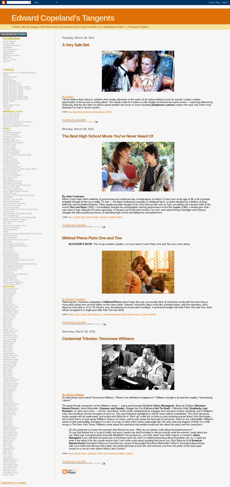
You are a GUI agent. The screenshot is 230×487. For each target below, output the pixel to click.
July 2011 (7, 424)
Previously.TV (9, 252)
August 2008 (9, 353)
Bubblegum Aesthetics (13, 143)
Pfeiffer (109, 112)
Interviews (7, 79)
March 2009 (8, 368)
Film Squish (8, 179)
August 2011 (8, 426)
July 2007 (7, 327)
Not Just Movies (10, 238)
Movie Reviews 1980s (13, 93)
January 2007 (9, 315)
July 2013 (7, 457)
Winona (119, 217)
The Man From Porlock (13, 222)
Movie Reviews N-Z (12, 85)
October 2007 (9, 333)
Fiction (83, 314)
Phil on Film (8, 248)
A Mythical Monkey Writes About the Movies (22, 234)
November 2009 (10, 384)
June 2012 (8, 446)
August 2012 (9, 448)
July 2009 (7, 376)
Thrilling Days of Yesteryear (15, 274)
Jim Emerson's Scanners (14, 203)
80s (70, 112)
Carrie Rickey (9, 147)
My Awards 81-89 (11, 116)
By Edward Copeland (73, 299)
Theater (129, 453)
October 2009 (9, 382)
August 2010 (9, 402)
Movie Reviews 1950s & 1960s (17, 89)
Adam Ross (8, 54)
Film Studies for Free (12, 181)
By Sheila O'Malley (73, 395)
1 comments (96, 227)
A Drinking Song (10, 165)
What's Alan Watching (13, 282)
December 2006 (10, 313)
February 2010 (10, 390)
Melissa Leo (115, 314)
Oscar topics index (11, 105)
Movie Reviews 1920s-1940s (16, 87)
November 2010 (10, 408)
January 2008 (9, 339)
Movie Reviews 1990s (13, 95)
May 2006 (7, 299)
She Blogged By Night (13, 266)
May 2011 (7, 420)
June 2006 (8, 301)
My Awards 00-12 (11, 120)
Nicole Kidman (127, 314)
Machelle (7, 58)
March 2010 (8, 392)
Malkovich (88, 112)
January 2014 (9, 469)
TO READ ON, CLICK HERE (74, 120)
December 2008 (10, 362)
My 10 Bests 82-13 (11, 114)
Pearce (137, 314)
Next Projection (10, 236)
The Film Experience (12, 175)
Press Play (8, 250)
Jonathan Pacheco (11, 45)
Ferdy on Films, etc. (12, 171)
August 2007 (9, 329)
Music (5, 103)
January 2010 (9, 388)
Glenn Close (78, 112)
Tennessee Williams (117, 453)
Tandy (105, 453)
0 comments (89, 121)
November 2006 (10, 311)
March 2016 (8, 475)
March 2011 (8, 416)
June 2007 (8, 325)
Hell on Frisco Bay (11, 187)
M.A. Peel (7, 224)
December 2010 (10, 410)
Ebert (83, 217)
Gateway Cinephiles (12, 183)
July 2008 (7, 351)
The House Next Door (13, 189)
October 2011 (9, 430)
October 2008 (9, 358)
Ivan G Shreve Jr (10, 49)
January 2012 (9, 436)
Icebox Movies (9, 193)
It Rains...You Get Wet (13, 199)
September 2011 (10, 428)
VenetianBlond (10, 278)
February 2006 (10, 293)
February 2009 (10, 366)
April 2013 (7, 450)
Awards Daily (9, 139)
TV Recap (145, 314)
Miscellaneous (9, 81)
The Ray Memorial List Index (16, 126)
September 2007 (10, 331)
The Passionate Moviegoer (15, 246)
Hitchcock (96, 314)
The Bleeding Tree (11, 141)
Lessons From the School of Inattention (21, 209)
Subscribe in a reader (13, 482)
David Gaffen (9, 43)
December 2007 (10, 337)
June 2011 (8, 422)
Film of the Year (10, 177)
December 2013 (10, 467)
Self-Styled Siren (10, 262)
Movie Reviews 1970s (13, 91)
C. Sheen (76, 217)
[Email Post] (95, 121)
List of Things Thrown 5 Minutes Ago (19, 217)
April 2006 (7, 297)
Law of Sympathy (11, 207)
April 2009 (7, 370)
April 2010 (7, 394)
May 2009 (7, 372)
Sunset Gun (8, 272)
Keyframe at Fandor (12, 205)
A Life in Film (9, 211)
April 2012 (7, 442)
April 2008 (7, 345)
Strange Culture (10, 270)
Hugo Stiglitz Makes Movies (15, 191)
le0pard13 (7, 47)
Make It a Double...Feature (15, 220)
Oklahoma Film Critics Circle (16, 240)
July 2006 (7, 303)
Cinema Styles (9, 149)
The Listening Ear (11, 215)
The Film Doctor (10, 173)
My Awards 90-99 (11, 118)
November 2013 (10, 465)
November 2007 (10, 335)
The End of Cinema (12, 167)
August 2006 (9, 305)
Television (104, 217)
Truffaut (112, 217)
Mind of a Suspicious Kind (15, 226)
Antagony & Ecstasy (12, 137)
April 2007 (7, 321)
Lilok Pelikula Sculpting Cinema (17, 213)
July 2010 (7, 400)
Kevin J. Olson (9, 60)
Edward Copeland (11, 56)
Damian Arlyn (9, 52)
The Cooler (8, 157)
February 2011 (9, 414)
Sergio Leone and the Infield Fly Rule (20, 264)
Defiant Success (10, 161)
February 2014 (10, 471)
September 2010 (10, 404)
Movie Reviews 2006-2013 (15, 99)
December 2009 (10, 386)
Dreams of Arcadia (11, 163)
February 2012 (10, 438)
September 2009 (10, 380)
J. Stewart (105, 314)
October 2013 (9, 463)
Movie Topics (9, 101)
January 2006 (9, 291)
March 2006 (8, 295)
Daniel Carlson (10, 159)
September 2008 (10, 356)
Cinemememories (11, 153)
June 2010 (8, 398)
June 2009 (8, 374)
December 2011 (10, 434)
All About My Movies (12, 133)
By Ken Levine (9, 145)
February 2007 (10, 317)
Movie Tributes (99, 112)
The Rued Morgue (11, 258)
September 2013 (10, 461)
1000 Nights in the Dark (14, 244)
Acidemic (7, 131)
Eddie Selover (9, 41)
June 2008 (8, 349)
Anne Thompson (10, 135)
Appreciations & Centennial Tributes (19, 73)
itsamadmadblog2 (11, 201)
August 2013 (9, 459)
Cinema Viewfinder (12, 151)
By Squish (67, 96)
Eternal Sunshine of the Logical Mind (20, 169)
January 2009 (9, 364)
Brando (78, 453)
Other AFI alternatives (13, 124)
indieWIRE (8, 197)
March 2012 (8, 440)
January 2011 (9, 412)
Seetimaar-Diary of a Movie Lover (18, 260)
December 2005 (10, 289)
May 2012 (7, 444)
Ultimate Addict (10, 276)
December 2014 (10, 473)
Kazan (84, 453)
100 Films (7, 242)
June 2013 (8, 455)
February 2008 (10, 341)
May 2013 (7, 452)
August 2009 (9, 378)
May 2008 (7, 347)
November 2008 (10, 360)
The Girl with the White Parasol (17, 185)
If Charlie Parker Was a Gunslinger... (19, 195)
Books (71, 314)
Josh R (6, 62)
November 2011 (10, 432)
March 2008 (8, 343)
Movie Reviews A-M (12, 83)
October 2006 (9, 309)
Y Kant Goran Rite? (12, 284)
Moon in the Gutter (11, 228)
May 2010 (7, 396)
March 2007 (8, 319)
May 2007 (7, 323)
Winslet (153, 314)
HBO (89, 314)
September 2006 (10, 307)
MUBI (5, 232)
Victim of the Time (11, 280)
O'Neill (99, 453)
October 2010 (9, 406)
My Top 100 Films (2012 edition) (17, 122)
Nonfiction (92, 453)
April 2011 (7, 418)
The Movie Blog (10, 230)
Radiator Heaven (11, 254)
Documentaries (10, 77)
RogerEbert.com (10, 256)
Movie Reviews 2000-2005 (15, 97)
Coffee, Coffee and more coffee (17, 155)
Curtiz (77, 314)
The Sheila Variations (13, 268)
